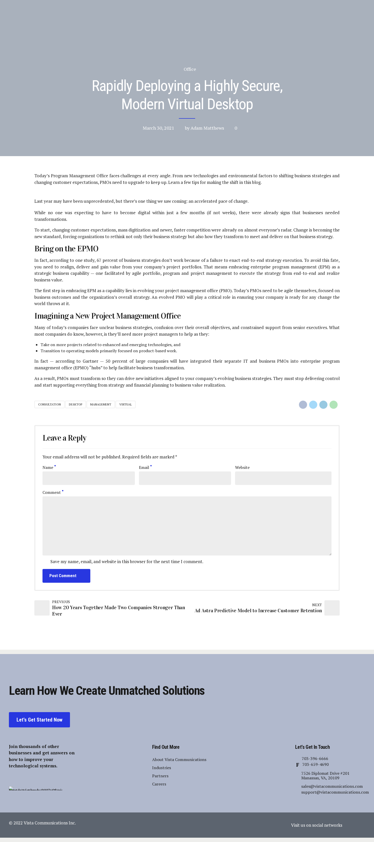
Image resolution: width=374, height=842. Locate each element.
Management (100, 404)
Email (144, 467)
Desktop (75, 404)
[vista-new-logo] (35, 788)
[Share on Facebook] (303, 405)
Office (190, 69)
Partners (160, 776)
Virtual (125, 404)
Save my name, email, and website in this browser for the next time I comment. (126, 561)
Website (242, 467)
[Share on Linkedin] (323, 405)
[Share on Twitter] (313, 405)
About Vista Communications (179, 759)
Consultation (49, 404)
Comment (51, 492)
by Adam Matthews (204, 128)
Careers (159, 784)
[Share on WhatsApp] (333, 405)
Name (47, 467)
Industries (161, 767)
